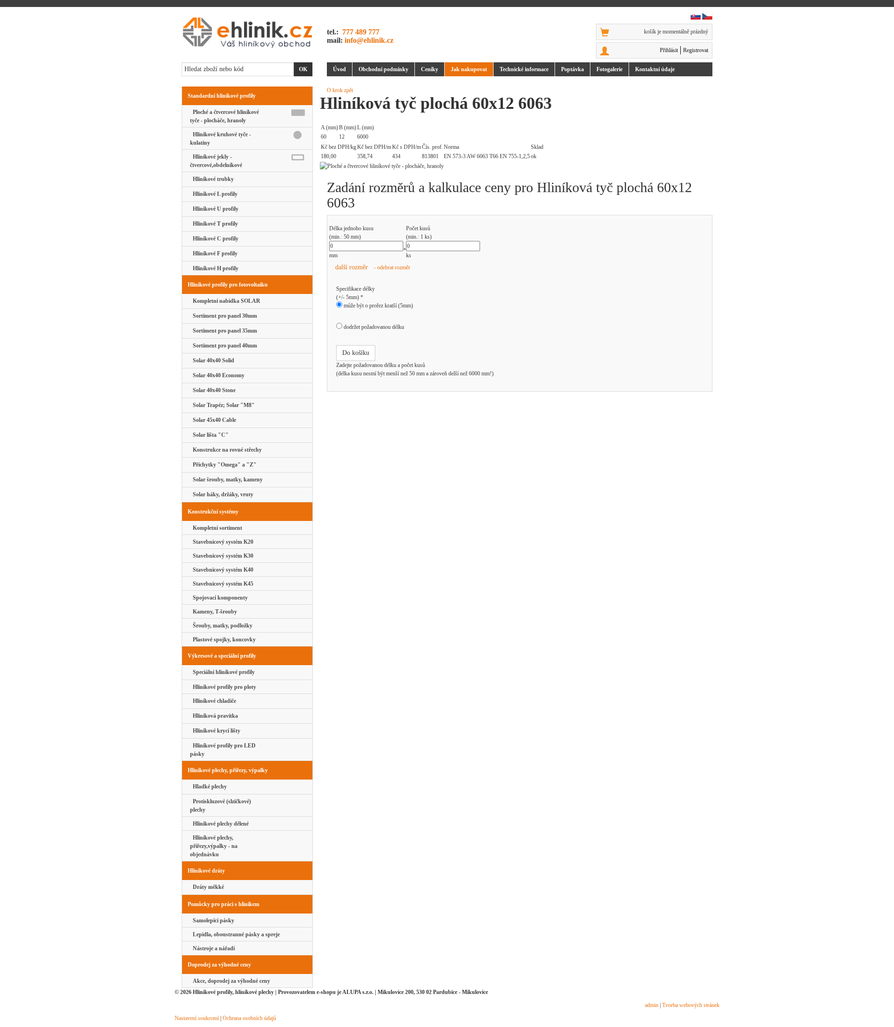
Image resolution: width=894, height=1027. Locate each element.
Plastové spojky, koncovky (223, 639)
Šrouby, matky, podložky (221, 625)
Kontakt (655, 69)
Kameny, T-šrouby (213, 611)
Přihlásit (669, 50)
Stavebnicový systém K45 (221, 583)
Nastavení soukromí (197, 1018)
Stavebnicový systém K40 (221, 570)
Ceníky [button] (429, 69)
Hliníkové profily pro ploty (223, 687)
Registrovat (695, 50)
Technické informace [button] (524, 69)
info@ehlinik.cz (369, 40)
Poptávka (572, 69)
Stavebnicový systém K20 (221, 542)
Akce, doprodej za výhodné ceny (230, 981)
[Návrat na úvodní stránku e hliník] (247, 32)
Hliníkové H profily (214, 268)
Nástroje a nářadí (212, 948)
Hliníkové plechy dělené (219, 823)
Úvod (339, 69)
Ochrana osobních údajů (249, 1018)
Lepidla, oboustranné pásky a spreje (235, 934)
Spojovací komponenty (219, 597)
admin (651, 1005)
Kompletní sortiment (216, 528)
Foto (609, 69)
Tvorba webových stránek (690, 1005)
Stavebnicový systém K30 (221, 556)
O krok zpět (340, 90)
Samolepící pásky (212, 920)
